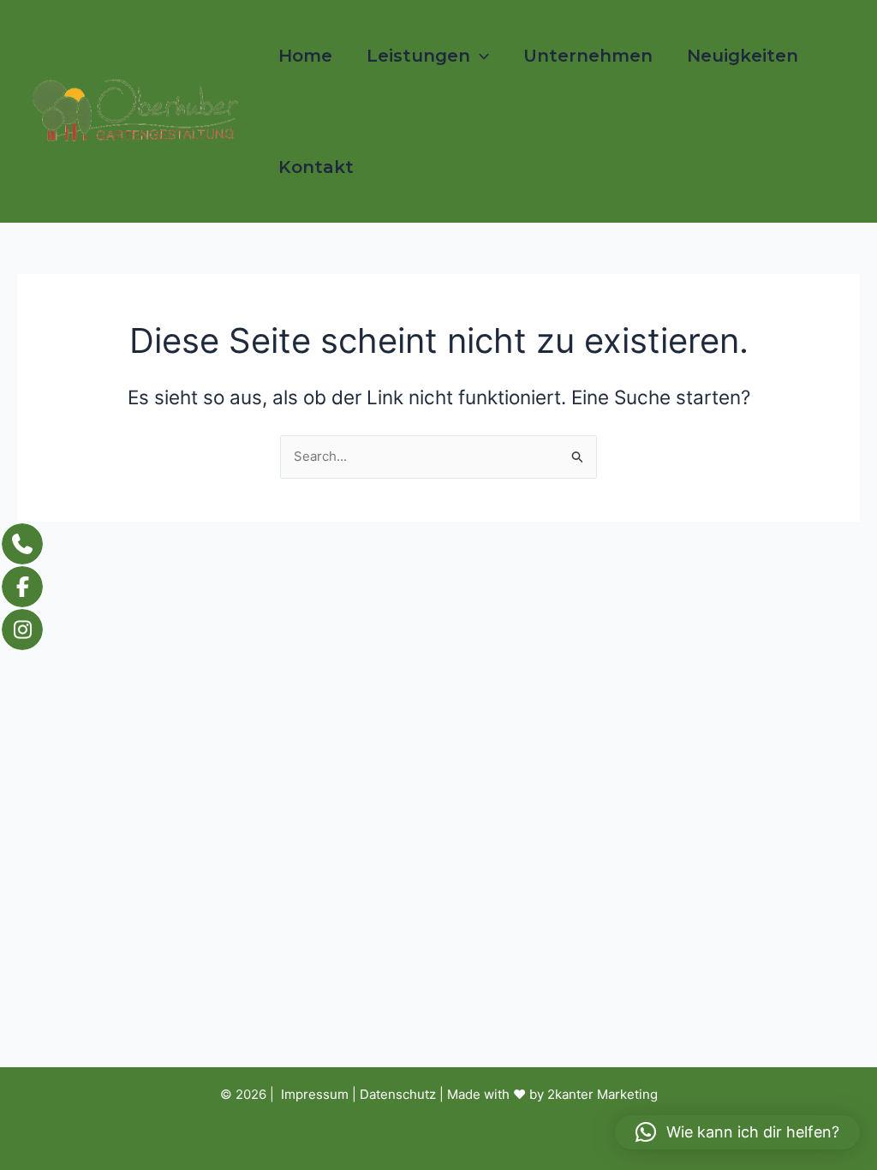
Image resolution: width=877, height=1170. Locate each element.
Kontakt (316, 167)
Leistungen (418, 55)
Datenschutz (398, 1094)
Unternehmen (588, 55)
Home (305, 55)
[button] (479, 55)
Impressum (315, 1094)
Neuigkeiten (742, 55)
